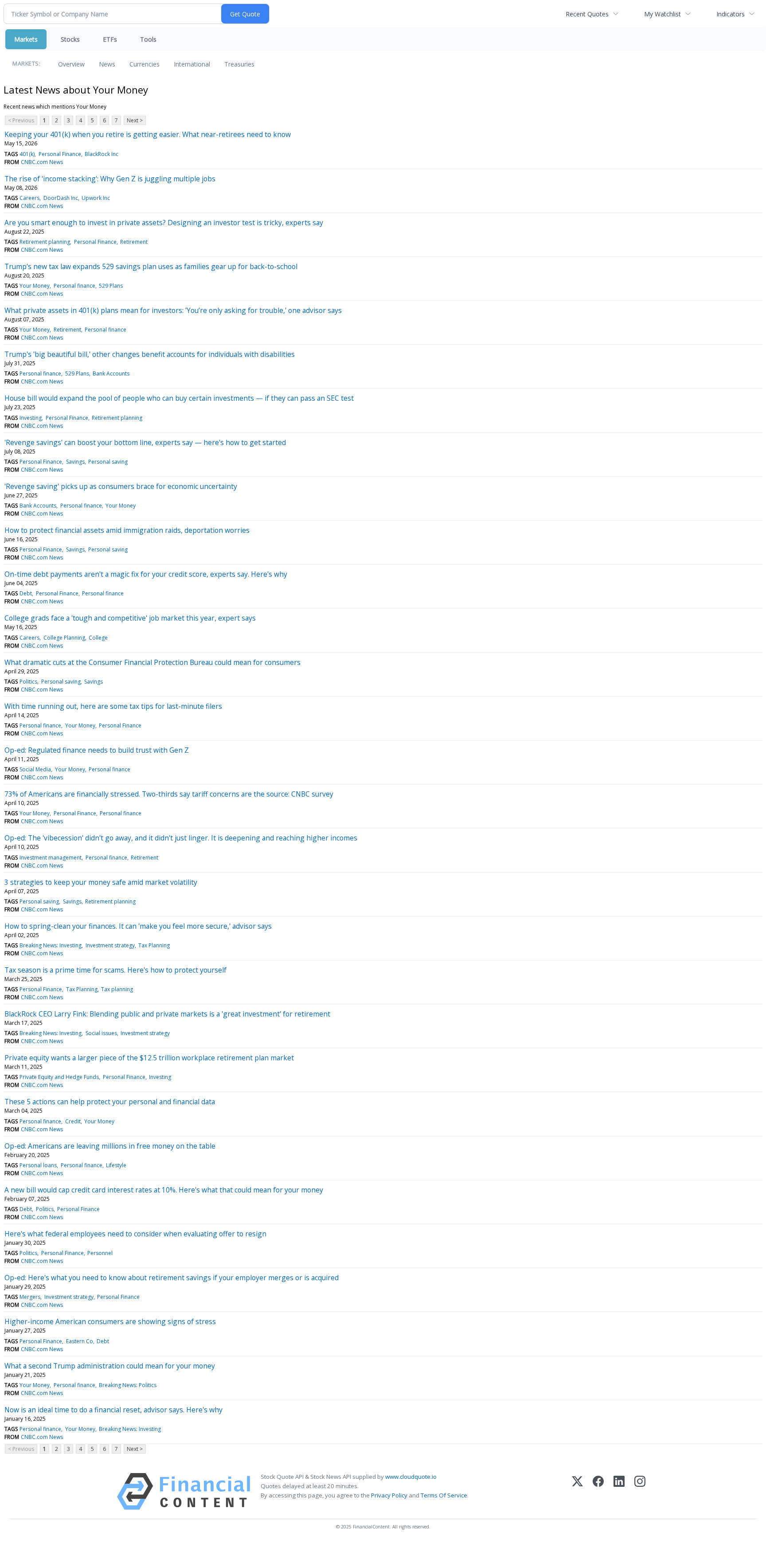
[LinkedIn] (619, 1491)
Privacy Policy (389, 1495)
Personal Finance (60, 154)
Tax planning (117, 989)
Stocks (70, 39)
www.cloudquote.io (411, 1477)
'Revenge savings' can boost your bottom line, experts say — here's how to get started (145, 442)
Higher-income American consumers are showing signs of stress (110, 1321)
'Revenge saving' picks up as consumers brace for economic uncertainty (120, 486)
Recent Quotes (587, 14)
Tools (148, 39)
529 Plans (111, 285)
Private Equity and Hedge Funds (59, 1077)
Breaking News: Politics (127, 1385)
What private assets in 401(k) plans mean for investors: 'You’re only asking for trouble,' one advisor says (173, 310)
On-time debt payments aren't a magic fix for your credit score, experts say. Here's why (145, 574)
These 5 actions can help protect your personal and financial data (109, 1101)
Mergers (30, 1297)
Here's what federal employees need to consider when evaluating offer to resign (135, 1234)
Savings (75, 461)
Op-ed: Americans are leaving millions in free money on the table (109, 1146)
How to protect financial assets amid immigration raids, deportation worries (127, 530)
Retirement (134, 242)
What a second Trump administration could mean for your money (109, 1366)
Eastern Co (79, 1341)
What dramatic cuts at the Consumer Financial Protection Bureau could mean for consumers (152, 662)
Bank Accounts (111, 373)
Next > (135, 120)
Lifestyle (116, 1165)
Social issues (101, 1033)
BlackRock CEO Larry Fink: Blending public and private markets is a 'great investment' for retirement (167, 1014)
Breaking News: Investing (51, 945)
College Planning (64, 637)
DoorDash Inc (60, 198)
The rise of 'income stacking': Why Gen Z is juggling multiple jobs (109, 179)
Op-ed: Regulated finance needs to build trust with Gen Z (96, 750)
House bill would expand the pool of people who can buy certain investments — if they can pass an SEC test (179, 398)
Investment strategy (110, 945)
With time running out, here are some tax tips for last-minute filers (113, 706)
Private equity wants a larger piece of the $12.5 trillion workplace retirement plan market (149, 1058)
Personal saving (108, 461)
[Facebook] (598, 1491)
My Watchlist (662, 14)
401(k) (27, 154)
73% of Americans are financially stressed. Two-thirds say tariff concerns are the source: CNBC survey (168, 794)
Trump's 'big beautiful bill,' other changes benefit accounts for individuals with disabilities (149, 354)
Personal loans (38, 1165)
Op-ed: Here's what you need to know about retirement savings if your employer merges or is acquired (171, 1277)
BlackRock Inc (101, 154)
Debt (26, 593)
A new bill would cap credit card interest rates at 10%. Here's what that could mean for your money (163, 1190)
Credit (73, 1121)
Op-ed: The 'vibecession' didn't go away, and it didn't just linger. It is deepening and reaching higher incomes (180, 838)
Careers (29, 198)
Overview (71, 64)
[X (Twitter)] (577, 1491)
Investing (31, 418)
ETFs (110, 39)
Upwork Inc (96, 198)
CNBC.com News (42, 162)
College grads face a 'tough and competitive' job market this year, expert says (130, 618)
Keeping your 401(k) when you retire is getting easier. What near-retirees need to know (147, 134)
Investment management (51, 857)
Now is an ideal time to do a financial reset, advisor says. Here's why (113, 1410)
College (98, 637)
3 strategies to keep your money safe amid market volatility (100, 882)
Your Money (35, 285)
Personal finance (74, 285)
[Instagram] (640, 1491)
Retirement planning (45, 242)
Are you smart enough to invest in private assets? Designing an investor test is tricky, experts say (163, 222)
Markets (26, 39)
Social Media (35, 769)
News (107, 64)
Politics (28, 681)
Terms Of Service (444, 1495)
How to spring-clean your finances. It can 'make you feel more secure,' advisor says (138, 926)
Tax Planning (154, 945)
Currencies (144, 64)
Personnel (100, 1253)
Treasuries (239, 64)
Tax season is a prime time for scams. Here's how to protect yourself (115, 970)
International (192, 64)
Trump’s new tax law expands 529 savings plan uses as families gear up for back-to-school (150, 266)
